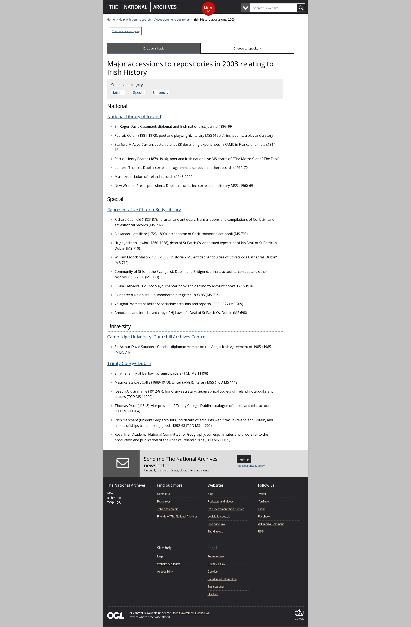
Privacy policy (216, 564)
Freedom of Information (222, 579)
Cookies (213, 571)
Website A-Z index (168, 564)
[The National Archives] (143, 11)
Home (111, 19)
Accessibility (165, 571)
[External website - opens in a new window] (299, 620)
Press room (164, 501)
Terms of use (216, 556)
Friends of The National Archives (177, 516)
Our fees (213, 594)
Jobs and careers (168, 509)
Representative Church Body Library (144, 209)
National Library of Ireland (134, 116)
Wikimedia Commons (271, 524)
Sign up (244, 459)
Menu (208, 7)
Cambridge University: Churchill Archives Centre (156, 337)
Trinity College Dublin (129, 363)
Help (160, 556)
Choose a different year (125, 31)
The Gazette (215, 531)
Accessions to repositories (172, 19)
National (118, 92)
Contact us (164, 493)
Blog (210, 493)
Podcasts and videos (221, 501)
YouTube (263, 501)
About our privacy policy (251, 465)
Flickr (261, 509)
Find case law (216, 524)
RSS (261, 531)
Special (138, 92)
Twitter (262, 493)
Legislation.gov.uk (219, 516)
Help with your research (135, 19)
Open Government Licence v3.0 (191, 613)
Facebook (264, 516)
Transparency (216, 586)
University (160, 92)
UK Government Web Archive (226, 509)
